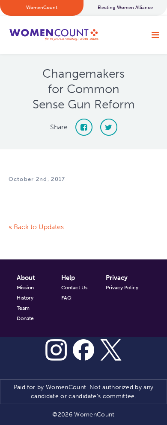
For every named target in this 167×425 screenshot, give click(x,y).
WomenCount (54, 35)
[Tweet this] (108, 127)
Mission (25, 288)
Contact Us (74, 288)
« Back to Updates (36, 227)
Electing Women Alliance (125, 7)
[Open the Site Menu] (155, 35)
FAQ (66, 298)
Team (23, 308)
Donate (25, 318)
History (25, 298)
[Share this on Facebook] (83, 127)
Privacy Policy (122, 288)
